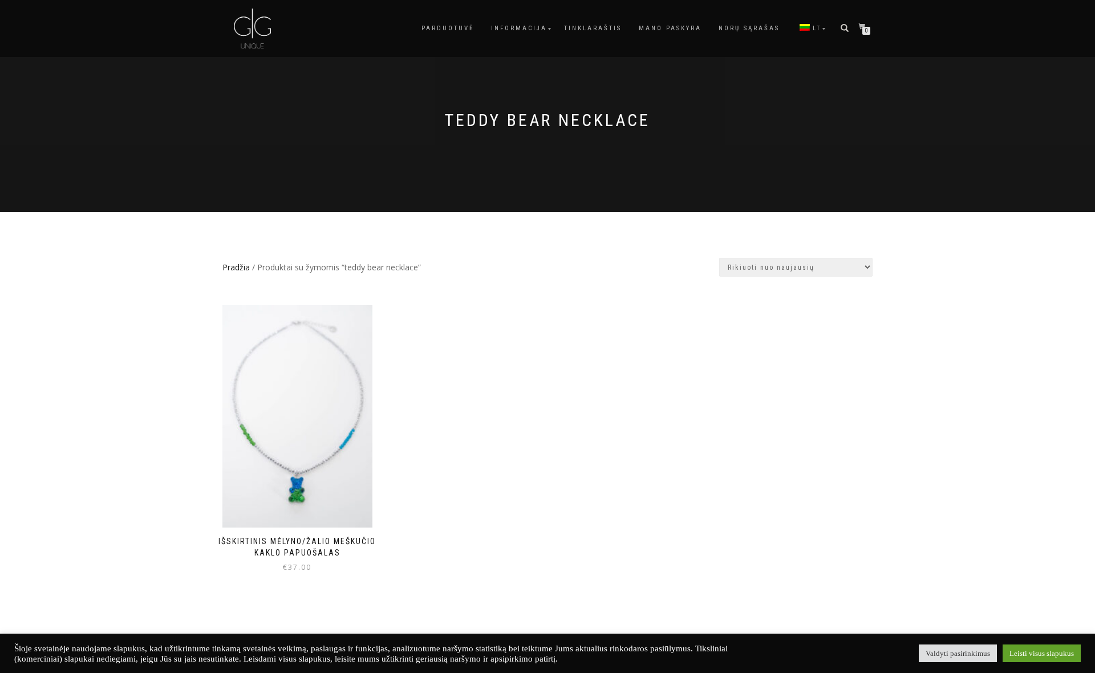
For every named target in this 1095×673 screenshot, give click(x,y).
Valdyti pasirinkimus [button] (958, 653)
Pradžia (236, 267)
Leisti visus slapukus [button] (1041, 653)
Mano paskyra (670, 28)
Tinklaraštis (593, 28)
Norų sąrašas (749, 28)
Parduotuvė (447, 28)
